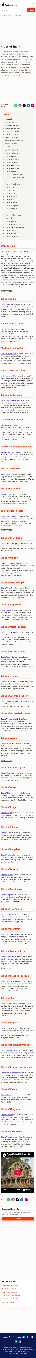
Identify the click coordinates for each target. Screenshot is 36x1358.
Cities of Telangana (11, 206)
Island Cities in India (12, 150)
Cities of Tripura (10, 172)
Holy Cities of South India (10, 1288)
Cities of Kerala (10, 230)
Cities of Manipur (11, 209)
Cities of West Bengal (12, 159)
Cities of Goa (9, 218)
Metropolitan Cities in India (14, 141)
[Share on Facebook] (28, 105)
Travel (10, 15)
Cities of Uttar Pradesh (12, 165)
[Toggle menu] (33, 4)
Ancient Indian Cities (12, 125)
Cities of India (9, 122)
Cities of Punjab (10, 190)
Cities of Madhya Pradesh (13, 215)
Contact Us (6, 1337)
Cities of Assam (10, 181)
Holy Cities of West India (9, 1292)
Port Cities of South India (10, 1299)
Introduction (9, 119)
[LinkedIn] (15, 1341)
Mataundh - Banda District (10, 1302)
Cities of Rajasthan (11, 162)
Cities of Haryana (11, 233)
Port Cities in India (11, 147)
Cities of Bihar (9, 187)
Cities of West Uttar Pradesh (11, 1295)
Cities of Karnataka (11, 237)
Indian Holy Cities (11, 144)
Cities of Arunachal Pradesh (14, 178)
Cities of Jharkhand (11, 153)
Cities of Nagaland (11, 196)
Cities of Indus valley (12, 134)
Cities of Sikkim (10, 193)
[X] (27, 1337)
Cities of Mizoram (11, 199)
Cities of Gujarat (10, 221)
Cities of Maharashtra (12, 212)
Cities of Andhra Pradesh (13, 175)
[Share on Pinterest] (32, 105)
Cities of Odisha (10, 156)
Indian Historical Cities (12, 131)
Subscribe (18, 1218)
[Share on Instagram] (20, 105)
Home (3, 15)
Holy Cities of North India (10, 1285)
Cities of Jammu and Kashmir (15, 227)
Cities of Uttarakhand (12, 169)
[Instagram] (20, 1341)
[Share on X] (24, 105)
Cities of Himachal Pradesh (14, 224)
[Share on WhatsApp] (15, 105)
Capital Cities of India (12, 138)
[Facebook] (23, 1337)
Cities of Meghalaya (11, 203)
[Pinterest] (32, 1337)
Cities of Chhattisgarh (12, 184)
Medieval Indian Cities (12, 128)
